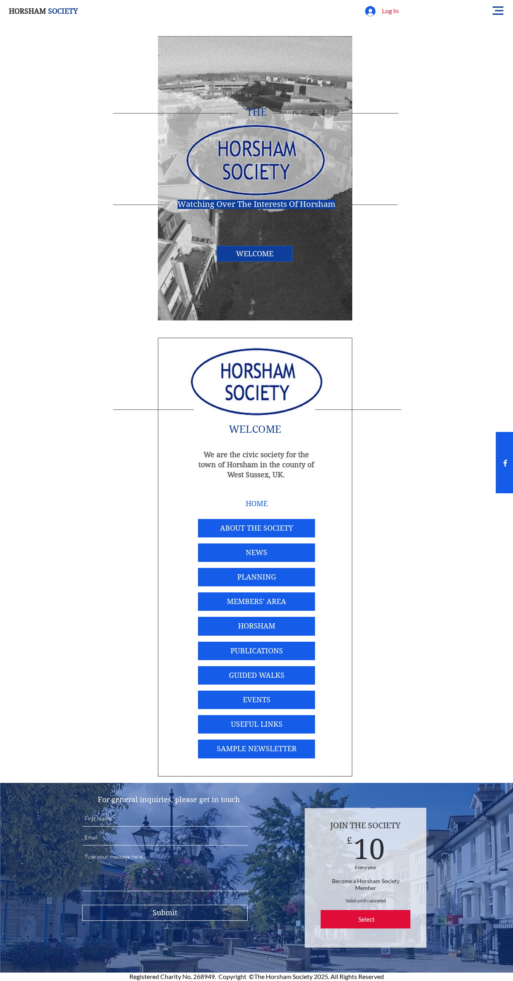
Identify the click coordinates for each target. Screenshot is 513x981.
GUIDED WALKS (257, 675)
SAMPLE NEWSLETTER (257, 748)
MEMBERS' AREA (256, 601)
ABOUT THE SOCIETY (256, 528)
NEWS (256, 552)
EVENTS (257, 699)
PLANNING (256, 577)
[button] (498, 10)
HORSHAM (256, 626)
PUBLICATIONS (256, 651)
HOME (257, 503)
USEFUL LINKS (257, 724)
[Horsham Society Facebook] (505, 463)
